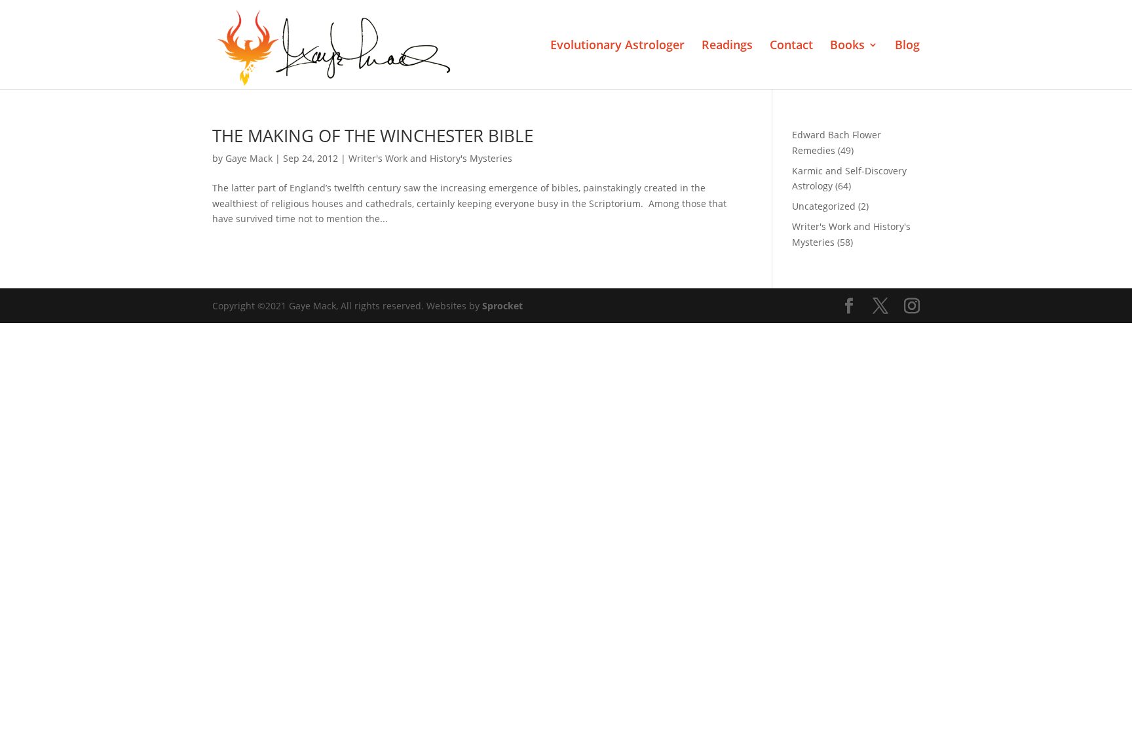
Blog (907, 46)
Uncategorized (824, 206)
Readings (727, 46)
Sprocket (502, 305)
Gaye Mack (249, 158)
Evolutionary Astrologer (617, 46)
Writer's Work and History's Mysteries (430, 158)
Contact (791, 46)
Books (847, 46)
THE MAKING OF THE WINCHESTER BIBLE (372, 135)
